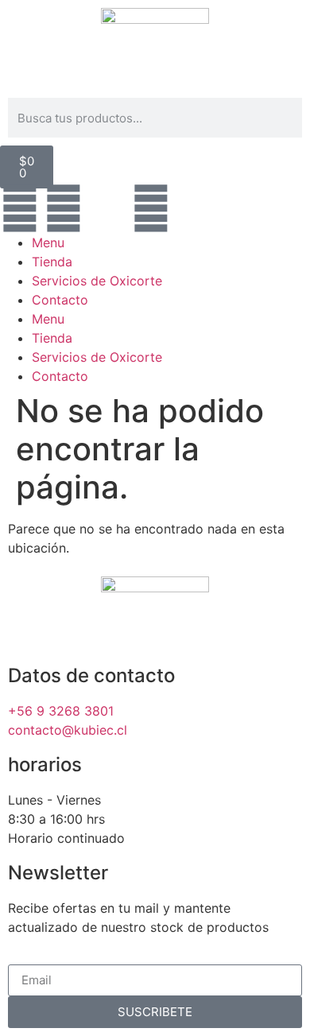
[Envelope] (151, 208)
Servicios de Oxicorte (97, 281)
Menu (48, 242)
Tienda (52, 262)
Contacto (60, 300)
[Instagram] (63, 208)
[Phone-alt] (107, 208)
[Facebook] (20, 208)
